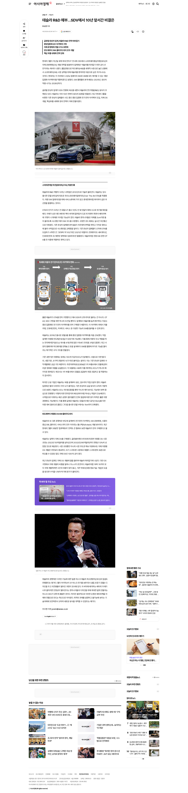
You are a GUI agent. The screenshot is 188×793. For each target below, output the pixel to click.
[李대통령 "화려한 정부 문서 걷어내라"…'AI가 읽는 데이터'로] (86, 757)
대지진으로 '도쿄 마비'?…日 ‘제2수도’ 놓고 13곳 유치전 (60, 726)
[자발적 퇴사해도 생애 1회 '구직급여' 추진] (86, 718)
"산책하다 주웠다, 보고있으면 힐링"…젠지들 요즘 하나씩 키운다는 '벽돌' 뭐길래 (88, 496)
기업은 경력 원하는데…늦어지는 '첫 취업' (109, 726)
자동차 (51, 15)
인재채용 (47, 774)
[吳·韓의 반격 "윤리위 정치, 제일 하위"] (37, 744)
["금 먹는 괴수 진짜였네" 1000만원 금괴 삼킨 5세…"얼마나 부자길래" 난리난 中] (132, 606)
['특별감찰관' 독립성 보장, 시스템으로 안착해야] (86, 744)
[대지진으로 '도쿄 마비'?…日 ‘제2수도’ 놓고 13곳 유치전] (37, 731)
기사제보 (70, 774)
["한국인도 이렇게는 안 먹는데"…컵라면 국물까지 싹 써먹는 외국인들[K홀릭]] (132, 587)
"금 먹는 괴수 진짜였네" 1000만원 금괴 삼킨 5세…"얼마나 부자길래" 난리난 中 (149, 602)
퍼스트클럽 (55, 774)
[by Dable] (117, 681)
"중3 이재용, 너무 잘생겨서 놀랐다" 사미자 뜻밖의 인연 (149, 612)
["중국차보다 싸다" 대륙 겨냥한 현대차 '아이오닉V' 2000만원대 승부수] (154, 737)
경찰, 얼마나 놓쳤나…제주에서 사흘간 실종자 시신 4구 (138, 725)
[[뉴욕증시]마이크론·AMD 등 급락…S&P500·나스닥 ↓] (154, 746)
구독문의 (63, 774)
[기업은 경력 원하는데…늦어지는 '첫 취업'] (86, 731)
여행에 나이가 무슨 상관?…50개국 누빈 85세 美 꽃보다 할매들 (59, 713)
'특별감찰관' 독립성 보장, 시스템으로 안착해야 (108, 739)
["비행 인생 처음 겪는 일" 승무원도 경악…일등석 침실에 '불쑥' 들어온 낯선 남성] (132, 577)
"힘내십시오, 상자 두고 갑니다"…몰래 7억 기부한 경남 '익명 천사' (138, 753)
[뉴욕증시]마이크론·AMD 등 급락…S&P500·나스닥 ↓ (138, 744)
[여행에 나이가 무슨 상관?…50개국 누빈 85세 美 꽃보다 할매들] (37, 718)
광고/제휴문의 (39, 774)
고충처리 (100, 774)
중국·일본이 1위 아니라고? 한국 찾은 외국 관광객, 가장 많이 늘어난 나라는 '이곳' (88, 486)
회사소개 (31, 774)
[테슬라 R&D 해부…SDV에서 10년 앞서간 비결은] (75, 284)
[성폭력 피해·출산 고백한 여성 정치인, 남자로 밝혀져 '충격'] (37, 757)
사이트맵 (107, 774)
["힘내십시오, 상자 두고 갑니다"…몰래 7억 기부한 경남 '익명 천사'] (154, 756)
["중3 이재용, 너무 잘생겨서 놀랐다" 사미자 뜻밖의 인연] (132, 615)
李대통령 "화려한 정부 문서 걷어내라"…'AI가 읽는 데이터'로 (108, 752)
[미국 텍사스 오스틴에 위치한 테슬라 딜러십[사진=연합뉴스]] (75, 139)
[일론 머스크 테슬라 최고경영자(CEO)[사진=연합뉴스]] (75, 541)
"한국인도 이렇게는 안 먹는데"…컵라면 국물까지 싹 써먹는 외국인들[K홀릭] (148, 583)
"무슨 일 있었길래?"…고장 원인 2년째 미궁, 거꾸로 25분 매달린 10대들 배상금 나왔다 (149, 593)
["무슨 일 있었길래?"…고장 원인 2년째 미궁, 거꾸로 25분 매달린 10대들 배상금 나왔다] (132, 596)
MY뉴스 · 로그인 (144, 4)
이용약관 (93, 774)
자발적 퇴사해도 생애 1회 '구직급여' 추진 (108, 713)
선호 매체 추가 (66, 31)
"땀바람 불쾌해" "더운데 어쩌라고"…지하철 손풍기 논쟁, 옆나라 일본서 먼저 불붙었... (88, 500)
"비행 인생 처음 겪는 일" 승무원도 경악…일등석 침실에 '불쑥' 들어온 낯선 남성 (148, 574)
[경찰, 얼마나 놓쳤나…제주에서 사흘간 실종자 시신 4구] (154, 728)
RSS (76, 774)
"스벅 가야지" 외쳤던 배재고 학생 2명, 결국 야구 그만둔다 (84, 491)
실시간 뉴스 (59, 4)
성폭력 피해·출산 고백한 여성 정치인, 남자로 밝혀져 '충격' (60, 752)
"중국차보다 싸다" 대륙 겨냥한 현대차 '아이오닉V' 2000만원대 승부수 (138, 735)
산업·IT (44, 15)
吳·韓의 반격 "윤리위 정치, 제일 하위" (60, 739)
